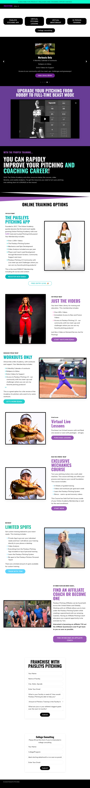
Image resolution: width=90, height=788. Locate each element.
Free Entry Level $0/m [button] (45, 72)
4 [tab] (47, 78)
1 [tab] (40, 78)
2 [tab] (43, 78)
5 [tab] (49, 78)
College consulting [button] (45, 30)
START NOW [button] (59, 505)
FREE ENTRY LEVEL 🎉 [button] (40, 280)
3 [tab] (45, 78)
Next (86, 60)
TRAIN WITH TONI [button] (15, 568)
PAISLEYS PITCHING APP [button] (13, 21)
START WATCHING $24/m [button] (64, 336)
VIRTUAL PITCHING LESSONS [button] (34, 21)
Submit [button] (45, 711)
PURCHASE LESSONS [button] (62, 434)
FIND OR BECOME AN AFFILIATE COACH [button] (69, 635)
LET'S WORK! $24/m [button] (14, 398)
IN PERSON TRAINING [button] (76, 21)
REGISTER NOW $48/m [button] (17, 273)
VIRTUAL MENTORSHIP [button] (55, 21)
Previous (3, 60)
